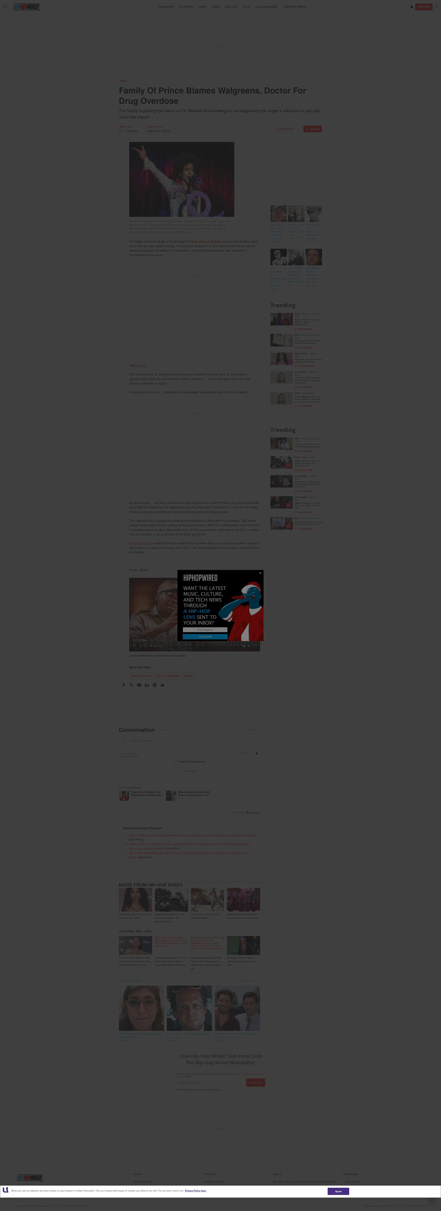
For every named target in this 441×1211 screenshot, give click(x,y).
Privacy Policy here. (195, 1190)
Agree (338, 1191)
